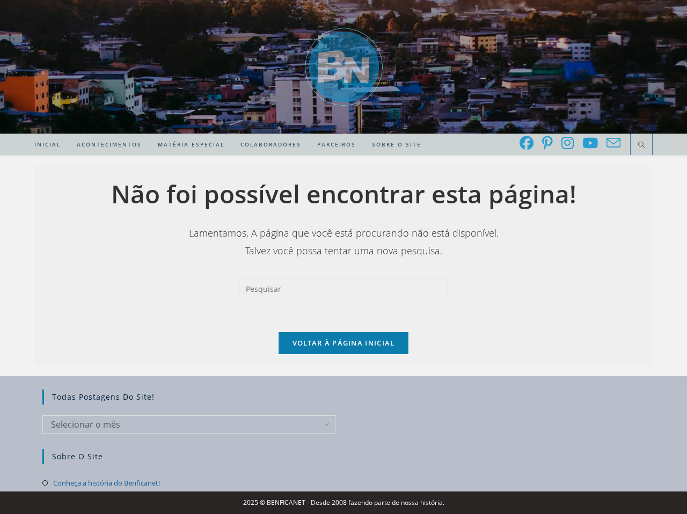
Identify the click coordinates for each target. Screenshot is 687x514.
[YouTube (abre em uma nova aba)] (590, 143)
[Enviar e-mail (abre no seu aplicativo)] (613, 143)
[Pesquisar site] (641, 145)
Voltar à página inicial (344, 343)
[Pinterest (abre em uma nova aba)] (547, 143)
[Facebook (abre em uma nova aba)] (526, 143)
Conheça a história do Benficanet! (106, 483)
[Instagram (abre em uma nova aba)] (567, 143)
